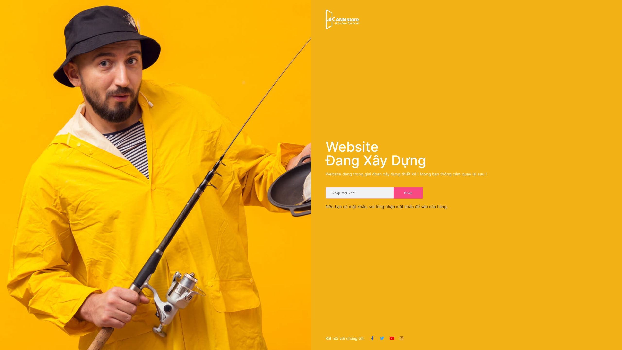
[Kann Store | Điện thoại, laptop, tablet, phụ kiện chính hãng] (342, 19)
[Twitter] (382, 338)
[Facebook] (372, 338)
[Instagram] (401, 338)
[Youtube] (392, 338)
